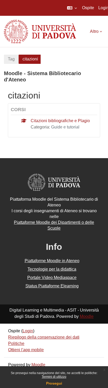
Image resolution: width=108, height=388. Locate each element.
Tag (11, 59)
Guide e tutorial (65, 127)
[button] (72, 8)
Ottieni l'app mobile (26, 350)
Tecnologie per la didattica (52, 269)
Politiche (16, 343)
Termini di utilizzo (54, 377)
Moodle (87, 316)
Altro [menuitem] (94, 31)
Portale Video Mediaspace (52, 277)
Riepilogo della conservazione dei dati (43, 337)
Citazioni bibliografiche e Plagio (60, 120)
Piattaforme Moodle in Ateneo (52, 260)
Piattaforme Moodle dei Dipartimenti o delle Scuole (54, 225)
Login (28, 331)
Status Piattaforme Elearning (52, 286)
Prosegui (54, 383)
